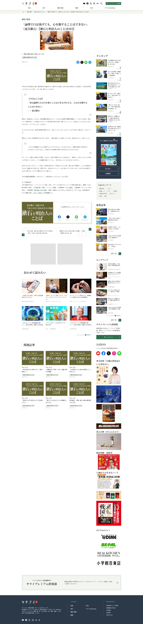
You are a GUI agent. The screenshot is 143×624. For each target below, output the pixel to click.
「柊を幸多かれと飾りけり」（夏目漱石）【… (32, 371)
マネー (109, 191)
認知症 (115, 191)
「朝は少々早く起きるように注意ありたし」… (32, 401)
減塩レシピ (102, 191)
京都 (101, 196)
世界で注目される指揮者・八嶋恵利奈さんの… (114, 210)
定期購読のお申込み (111, 608)
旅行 (44, 8)
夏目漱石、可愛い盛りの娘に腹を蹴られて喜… (80, 401)
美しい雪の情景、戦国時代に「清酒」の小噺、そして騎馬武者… (114, 73)
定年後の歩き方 (103, 193)
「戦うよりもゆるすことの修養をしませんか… (56, 401)
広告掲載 (108, 610)
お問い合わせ (109, 615)
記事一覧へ (114, 253)
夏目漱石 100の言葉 (40, 190)
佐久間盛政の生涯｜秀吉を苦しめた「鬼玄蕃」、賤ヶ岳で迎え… (114, 62)
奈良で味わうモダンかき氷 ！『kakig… (114, 245)
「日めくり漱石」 (37, 193)
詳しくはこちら (108, 337)
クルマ (109, 188)
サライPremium (91, 609)
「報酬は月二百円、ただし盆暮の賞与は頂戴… (56, 371)
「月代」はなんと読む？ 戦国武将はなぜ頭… (114, 219)
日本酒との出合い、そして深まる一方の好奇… (114, 228)
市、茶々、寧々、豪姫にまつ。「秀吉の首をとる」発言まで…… (114, 95)
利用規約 (108, 612)
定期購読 (108, 173)
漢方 (106, 196)
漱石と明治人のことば (39, 11)
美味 (29, 8)
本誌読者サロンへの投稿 (112, 605)
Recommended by (80, 334)
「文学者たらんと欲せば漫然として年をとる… (80, 371)
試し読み (108, 169)
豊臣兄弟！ (102, 188)
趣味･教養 (60, 8)
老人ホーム (112, 193)
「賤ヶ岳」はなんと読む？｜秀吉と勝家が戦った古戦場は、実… (114, 106)
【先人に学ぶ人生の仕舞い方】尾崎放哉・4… (114, 236)
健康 (76, 8)
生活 (91, 8)
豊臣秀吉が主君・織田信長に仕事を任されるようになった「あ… (114, 128)
